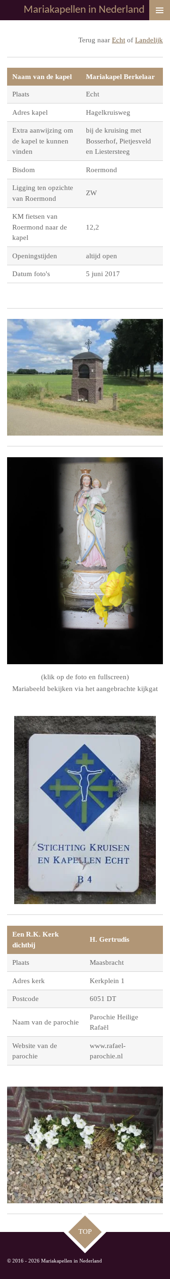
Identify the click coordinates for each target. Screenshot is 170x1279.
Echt (118, 40)
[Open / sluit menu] (159, 10)
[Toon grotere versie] (85, 377)
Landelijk (149, 40)
